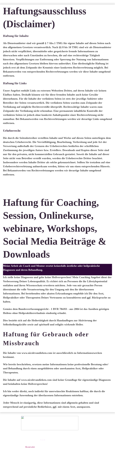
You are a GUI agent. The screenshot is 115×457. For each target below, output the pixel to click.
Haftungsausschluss (25, 440)
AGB (42, 440)
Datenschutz (16, 443)
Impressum (39, 436)
